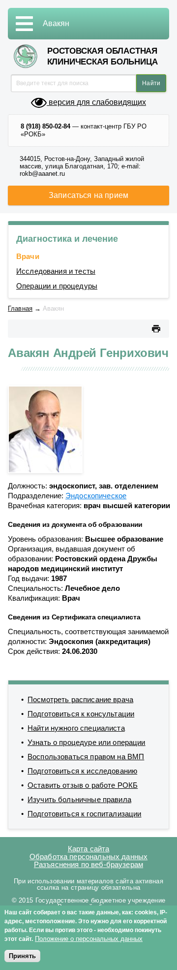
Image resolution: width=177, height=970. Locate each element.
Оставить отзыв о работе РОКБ (83, 785)
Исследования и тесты (55, 271)
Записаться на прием (88, 195)
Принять (22, 956)
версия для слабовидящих (96, 102)
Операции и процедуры (56, 286)
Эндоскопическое (95, 495)
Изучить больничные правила (79, 799)
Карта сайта (89, 848)
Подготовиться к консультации (81, 714)
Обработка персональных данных (89, 856)
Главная (20, 308)
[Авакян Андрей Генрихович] (45, 428)
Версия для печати (155, 329)
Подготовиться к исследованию (82, 771)
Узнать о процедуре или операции (87, 742)
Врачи (27, 256)
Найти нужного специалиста (76, 728)
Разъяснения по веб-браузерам (88, 864)
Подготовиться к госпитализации (85, 813)
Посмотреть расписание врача (80, 699)
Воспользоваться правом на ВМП (86, 756)
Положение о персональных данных (89, 938)
